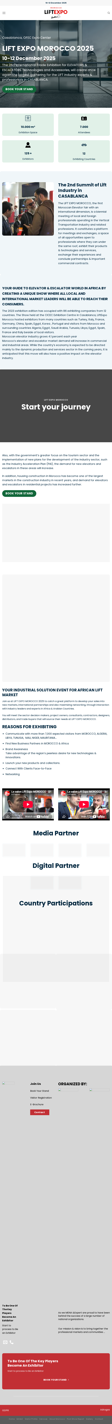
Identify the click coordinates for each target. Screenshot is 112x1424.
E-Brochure (36, 1104)
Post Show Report (75, 1419)
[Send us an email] (5, 1342)
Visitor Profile (31, 1419)
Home (12, 1419)
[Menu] (4, 12)
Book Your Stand (39, 1091)
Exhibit (20, 1419)
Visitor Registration (41, 1097)
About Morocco (57, 1419)
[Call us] (11, 1342)
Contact (99, 1419)
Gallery (89, 1419)
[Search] (109, 13)
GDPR (5, 1410)
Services (43, 1419)
